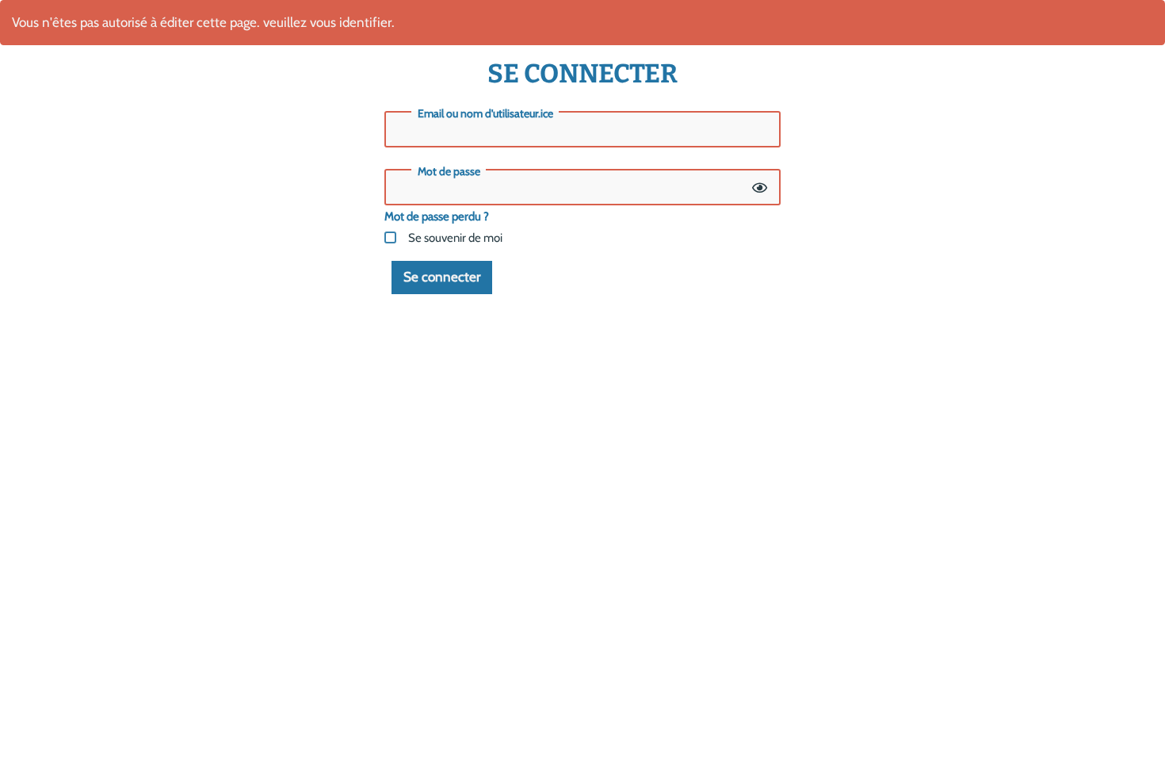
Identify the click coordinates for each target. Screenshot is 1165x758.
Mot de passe (449, 171)
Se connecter (441, 277)
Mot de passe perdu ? (436, 216)
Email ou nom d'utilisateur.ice (485, 113)
